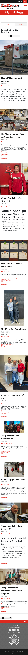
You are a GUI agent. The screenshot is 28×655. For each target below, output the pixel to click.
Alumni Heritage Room (7, 141)
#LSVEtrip (3, 413)
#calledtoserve (4, 346)
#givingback (4, 410)
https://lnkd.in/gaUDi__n (11, 278)
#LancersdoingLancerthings (7, 280)
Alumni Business (6, 598)
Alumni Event (5, 336)
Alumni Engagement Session (13, 479)
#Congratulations (5, 452)
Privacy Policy (17, 653)
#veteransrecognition (6, 412)
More (20, 24)
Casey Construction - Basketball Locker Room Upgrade (11, 590)
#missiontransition (5, 279)
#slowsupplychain (5, 151)
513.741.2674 (14, 625)
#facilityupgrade (5, 607)
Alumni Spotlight (6, 206)
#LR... (2, 155)
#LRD (2, 281)
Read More (4, 103)
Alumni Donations (6, 85)
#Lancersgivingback (5, 451)
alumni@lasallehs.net (14, 627)
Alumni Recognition (7, 443)
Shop (19, 1)
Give (25, 1)
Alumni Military (5, 271)
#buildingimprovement (6, 153)
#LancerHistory (4, 154)
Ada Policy (10, 653)
